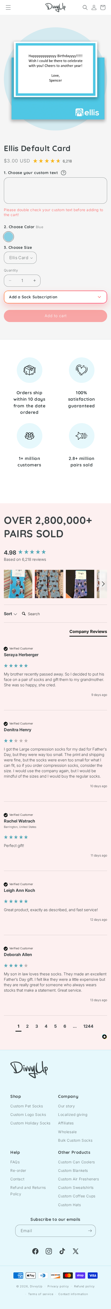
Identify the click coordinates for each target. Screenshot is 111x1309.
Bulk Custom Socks (75, 1140)
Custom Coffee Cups (77, 1196)
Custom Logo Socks (28, 1114)
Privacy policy (58, 1286)
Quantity (11, 270)
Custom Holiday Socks (30, 1123)
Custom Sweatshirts (76, 1187)
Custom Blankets (73, 1170)
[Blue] (8, 236)
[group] (55, 553)
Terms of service (40, 1294)
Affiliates (66, 1123)
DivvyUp (36, 1286)
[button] (8, 7)
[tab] (88, 632)
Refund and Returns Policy (28, 1190)
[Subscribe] (90, 1231)
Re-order (18, 1170)
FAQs (15, 1162)
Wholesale (67, 1132)
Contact (17, 1179)
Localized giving (73, 1114)
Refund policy (84, 1286)
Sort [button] (8, 613)
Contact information (73, 1294)
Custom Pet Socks (26, 1106)
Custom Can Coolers (76, 1162)
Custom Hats (69, 1205)
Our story (66, 1106)
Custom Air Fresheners (78, 1179)
